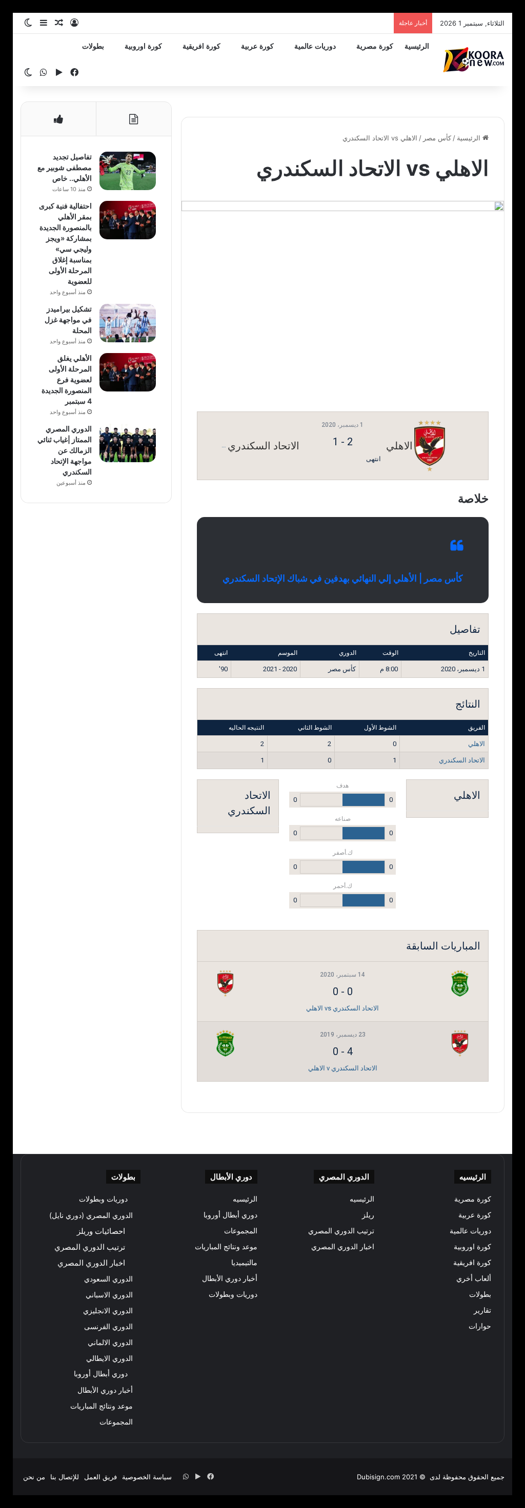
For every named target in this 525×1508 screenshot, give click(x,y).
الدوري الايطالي (109, 1358)
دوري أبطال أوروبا (230, 1215)
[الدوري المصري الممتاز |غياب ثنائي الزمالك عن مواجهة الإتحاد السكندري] (127, 443)
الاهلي (476, 744)
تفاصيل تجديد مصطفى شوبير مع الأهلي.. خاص (64, 167)
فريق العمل (100, 1477)
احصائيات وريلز (101, 1231)
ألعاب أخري (473, 1278)
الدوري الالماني (110, 1342)
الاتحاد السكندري (462, 760)
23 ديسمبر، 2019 (343, 1034)
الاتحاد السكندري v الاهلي (342, 1068)
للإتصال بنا (64, 1477)
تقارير (482, 1310)
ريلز (368, 1215)
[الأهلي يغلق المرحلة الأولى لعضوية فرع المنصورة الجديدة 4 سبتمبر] (127, 372)
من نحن (34, 1477)
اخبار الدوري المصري (342, 1247)
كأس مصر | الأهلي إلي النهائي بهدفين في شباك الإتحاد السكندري (343, 578)
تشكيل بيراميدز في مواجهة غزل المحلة (68, 319)
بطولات (93, 46)
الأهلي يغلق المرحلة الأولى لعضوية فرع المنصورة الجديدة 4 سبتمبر (67, 379)
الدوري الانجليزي (108, 1310)
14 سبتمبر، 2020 (342, 974)
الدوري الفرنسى (108, 1326)
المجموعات (240, 1231)
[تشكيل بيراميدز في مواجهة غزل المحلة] (127, 323)
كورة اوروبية (143, 46)
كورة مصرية (374, 46)
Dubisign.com (378, 1477)
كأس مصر (437, 138)
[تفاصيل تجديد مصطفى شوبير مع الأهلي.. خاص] (127, 171)
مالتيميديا (244, 1262)
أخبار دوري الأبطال (229, 1278)
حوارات (480, 1326)
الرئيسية (417, 46)
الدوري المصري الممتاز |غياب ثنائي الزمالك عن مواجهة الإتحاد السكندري (64, 450)
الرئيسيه (362, 1199)
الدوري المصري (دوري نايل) (91, 1215)
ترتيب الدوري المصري (341, 1231)
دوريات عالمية (315, 46)
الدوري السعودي (108, 1278)
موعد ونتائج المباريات (226, 1247)
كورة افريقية (201, 46)
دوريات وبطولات (233, 1294)
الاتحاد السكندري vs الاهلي (342, 1008)
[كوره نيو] (473, 59)
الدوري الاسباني (109, 1294)
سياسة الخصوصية (147, 1477)
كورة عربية (257, 46)
